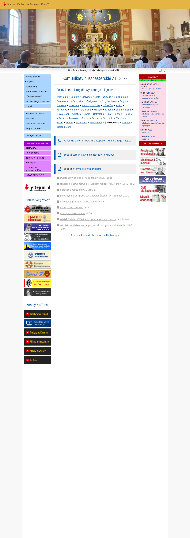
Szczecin (108, 118)
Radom (129, 113)
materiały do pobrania (36, 91)
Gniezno (61, 105)
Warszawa (81, 122)
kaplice (30, 81)
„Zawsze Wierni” (34, 96)
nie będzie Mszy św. (71, 207)
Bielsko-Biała (121, 96)
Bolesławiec (63, 101)
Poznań (118, 113)
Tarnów (120, 118)
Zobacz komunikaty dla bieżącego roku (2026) (89, 154)
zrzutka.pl (30, 162)
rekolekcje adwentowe (73, 183)
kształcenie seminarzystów (33, 168)
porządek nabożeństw (72, 189)
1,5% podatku (32, 152)
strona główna (33, 76)
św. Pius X (31, 118)
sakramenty (31, 86)
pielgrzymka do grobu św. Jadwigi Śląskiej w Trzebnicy (91, 195)
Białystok (87, 96)
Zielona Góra (64, 126)
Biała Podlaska (103, 96)
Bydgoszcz (92, 101)
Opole (149, 130)
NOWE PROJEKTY (35, 175)
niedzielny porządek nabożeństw (78, 201)
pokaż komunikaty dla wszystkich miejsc (96, 235)
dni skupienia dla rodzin (151, 89)
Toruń (60, 122)
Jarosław (74, 105)
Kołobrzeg (85, 109)
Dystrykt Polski (33, 135)
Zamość (126, 122)
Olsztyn (76, 113)
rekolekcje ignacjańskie (37, 101)
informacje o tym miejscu (86, 168)
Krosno (109, 109)
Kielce (73, 109)
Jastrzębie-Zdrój (91, 105)
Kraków (153, 111)
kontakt (29, 106)
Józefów (108, 105)
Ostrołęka (98, 113)
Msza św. (145, 132)
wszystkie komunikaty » (153, 143)
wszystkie (62, 96)
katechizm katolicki (35, 123)
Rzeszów (150, 93)
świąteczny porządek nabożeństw (79, 177)
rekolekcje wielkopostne (73, 225)
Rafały (62, 118)
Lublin (119, 109)
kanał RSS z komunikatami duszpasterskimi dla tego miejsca (97, 140)
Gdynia (124, 101)
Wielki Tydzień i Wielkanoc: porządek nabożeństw (88, 219)
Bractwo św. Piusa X (36, 113)
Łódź (128, 109)
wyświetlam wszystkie (153, 80)
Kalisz (119, 105)
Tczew (69, 122)
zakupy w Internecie (36, 157)
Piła (109, 113)
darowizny (31, 148)
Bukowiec (151, 136)
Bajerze (153, 121)
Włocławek (96, 122)
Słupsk (85, 118)
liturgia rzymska (33, 128)
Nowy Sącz (63, 113)
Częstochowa (109, 101)
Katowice (62, 109)
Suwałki (96, 118)
